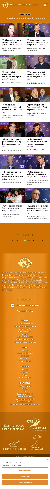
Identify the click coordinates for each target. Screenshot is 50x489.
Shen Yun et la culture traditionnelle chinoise (25, 404)
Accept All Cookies (25, 482)
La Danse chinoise (25, 386)
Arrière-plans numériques (25, 397)
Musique (25, 389)
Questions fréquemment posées (25, 342)
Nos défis (25, 334)
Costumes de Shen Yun (25, 394)
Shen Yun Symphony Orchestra (25, 326)
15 (37, 240)
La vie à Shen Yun (25, 329)
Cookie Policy (16, 465)
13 (29, 240)
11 (21, 240)
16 (42, 240)
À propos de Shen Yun (25, 353)
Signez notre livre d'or (25, 311)
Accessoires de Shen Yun (25, 399)
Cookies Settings (25, 470)
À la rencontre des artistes (25, 339)
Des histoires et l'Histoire (25, 402)
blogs (25, 375)
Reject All (25, 476)
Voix (25, 391)
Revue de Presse (25, 361)
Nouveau (25, 351)
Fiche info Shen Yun (25, 332)
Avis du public (25, 358)
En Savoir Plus (25, 383)
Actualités (25, 366)
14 (33, 240)
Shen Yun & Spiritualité (25, 337)
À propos (25, 320)
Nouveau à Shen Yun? (25, 324)
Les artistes (25, 356)
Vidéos (25, 347)
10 (16, 240)
